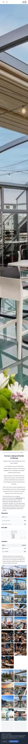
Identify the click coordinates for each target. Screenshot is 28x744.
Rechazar (5, 741)
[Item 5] (7, 597)
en (6, 2)
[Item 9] (7, 623)
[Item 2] (20, 571)
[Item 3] (7, 584)
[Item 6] (20, 597)
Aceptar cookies (13, 741)
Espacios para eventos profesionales (11, 452)
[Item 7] (7, 610)
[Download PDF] (22, 537)
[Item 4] (20, 584)
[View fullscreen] (25, 537)
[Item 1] (7, 571)
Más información (21, 738)
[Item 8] (20, 610)
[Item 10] (20, 623)
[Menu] (3, 2)
